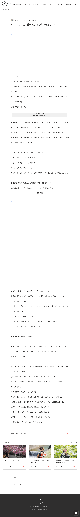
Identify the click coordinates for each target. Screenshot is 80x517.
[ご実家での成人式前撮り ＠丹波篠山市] (40, 451)
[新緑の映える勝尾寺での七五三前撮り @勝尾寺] (65, 451)
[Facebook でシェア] (12, 429)
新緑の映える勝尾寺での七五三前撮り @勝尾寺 (65, 461)
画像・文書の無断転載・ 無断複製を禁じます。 (40, 506)
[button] (74, 9)
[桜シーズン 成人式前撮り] (14, 451)
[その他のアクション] (68, 20)
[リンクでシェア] (23, 429)
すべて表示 (74, 442)
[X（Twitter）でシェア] (15, 429)
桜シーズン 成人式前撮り (13, 461)
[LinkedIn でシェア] (19, 429)
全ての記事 (6, 9)
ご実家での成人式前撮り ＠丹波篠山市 (40, 461)
